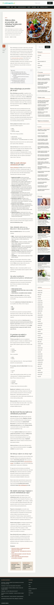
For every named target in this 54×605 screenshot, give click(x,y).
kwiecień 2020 (40, 347)
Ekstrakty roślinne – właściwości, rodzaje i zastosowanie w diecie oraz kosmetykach (44, 163)
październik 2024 (40, 306)
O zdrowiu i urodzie (4, 603)
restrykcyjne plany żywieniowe (17, 58)
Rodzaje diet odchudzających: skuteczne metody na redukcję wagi (44, 278)
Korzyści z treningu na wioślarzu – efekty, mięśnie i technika (43, 159)
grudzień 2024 (40, 302)
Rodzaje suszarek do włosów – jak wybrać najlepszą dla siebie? (43, 152)
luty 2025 (39, 298)
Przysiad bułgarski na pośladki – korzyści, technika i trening (43, 175)
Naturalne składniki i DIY (22, 7)
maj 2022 (39, 321)
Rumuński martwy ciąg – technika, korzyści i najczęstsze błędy (43, 87)
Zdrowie (29, 7)
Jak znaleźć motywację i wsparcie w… (19, 82)
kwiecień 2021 (40, 333)
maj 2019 (39, 370)
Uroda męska (34, 7)
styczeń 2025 (40, 300)
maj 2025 (39, 296)
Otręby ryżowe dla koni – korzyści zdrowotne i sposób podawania (12, 596)
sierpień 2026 (40, 290)
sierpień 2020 (40, 339)
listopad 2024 (40, 304)
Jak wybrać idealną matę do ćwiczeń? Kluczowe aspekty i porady (44, 91)
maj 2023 (39, 319)
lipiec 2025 (39, 294)
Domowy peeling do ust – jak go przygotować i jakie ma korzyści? (43, 143)
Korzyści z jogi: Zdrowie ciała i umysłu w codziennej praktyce (43, 136)
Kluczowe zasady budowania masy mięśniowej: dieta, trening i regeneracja (44, 263)
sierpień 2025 (40, 292)
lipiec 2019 (39, 366)
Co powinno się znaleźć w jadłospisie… (19, 78)
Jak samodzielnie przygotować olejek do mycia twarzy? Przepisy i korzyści (44, 207)
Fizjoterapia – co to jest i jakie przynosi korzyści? (9, 591)
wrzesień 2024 (40, 308)
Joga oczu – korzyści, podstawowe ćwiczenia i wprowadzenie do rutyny (44, 79)
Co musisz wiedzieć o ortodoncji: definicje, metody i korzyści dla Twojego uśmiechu (43, 108)
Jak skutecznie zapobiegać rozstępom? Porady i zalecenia (43, 221)
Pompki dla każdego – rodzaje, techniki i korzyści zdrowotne (43, 140)
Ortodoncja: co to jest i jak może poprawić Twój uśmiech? (11, 585)
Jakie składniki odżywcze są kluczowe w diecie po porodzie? (21, 75)
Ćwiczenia (8, 7)
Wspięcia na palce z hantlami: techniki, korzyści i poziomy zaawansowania (43, 83)
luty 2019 (39, 376)
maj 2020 (39, 345)
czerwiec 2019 (40, 368)
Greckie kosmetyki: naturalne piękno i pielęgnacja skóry (44, 172)
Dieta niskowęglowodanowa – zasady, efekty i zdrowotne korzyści (44, 249)
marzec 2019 (40, 374)
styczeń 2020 (40, 353)
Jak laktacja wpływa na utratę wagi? (19, 81)
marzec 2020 (40, 349)
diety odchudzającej (23, 485)
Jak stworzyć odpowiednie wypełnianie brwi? (42, 183)
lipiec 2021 (39, 327)
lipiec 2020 (39, 341)
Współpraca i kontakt (44, 7)
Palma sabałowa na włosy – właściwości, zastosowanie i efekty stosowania (44, 167)
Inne (38, 7)
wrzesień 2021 (40, 323)
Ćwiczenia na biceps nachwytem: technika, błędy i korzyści (43, 235)
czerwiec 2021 (40, 329)
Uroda (15, 7)
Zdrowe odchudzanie (14, 167)
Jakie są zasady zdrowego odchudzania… (19, 73)
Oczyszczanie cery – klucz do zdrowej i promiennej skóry (43, 186)
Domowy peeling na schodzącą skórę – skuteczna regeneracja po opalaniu (43, 147)
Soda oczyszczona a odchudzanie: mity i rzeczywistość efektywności (43, 155)
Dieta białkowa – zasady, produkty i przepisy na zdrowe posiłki (44, 130)
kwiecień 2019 (40, 372)
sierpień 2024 (40, 310)
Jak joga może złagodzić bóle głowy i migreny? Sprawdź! (44, 75)
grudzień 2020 (40, 337)
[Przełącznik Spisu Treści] (31, 70)
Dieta (12, 7)
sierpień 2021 (40, 325)
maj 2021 (39, 331)
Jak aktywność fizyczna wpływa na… (18, 80)
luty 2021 (39, 335)
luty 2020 (39, 351)
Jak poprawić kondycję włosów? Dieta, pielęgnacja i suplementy (12, 598)
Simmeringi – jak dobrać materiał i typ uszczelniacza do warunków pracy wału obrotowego (43, 101)
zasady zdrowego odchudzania (18, 164)
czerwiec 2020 (40, 343)
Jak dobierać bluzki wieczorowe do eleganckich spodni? (43, 190)
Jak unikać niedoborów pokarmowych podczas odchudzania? (21, 77)
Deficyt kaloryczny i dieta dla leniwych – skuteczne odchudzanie (43, 179)
